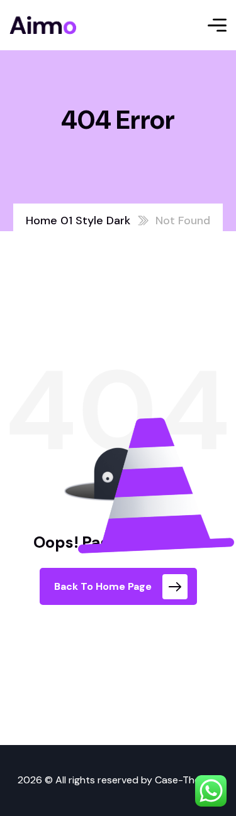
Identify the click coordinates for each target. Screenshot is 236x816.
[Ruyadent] (42, 25)
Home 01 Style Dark (78, 220)
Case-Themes (187, 779)
